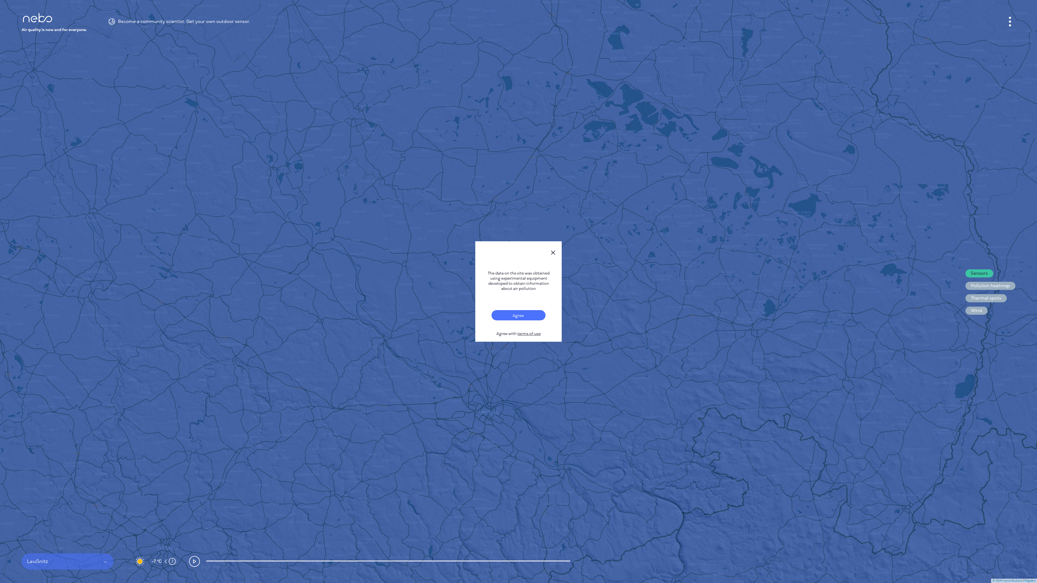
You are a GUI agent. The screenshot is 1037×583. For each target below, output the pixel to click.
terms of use (529, 333)
